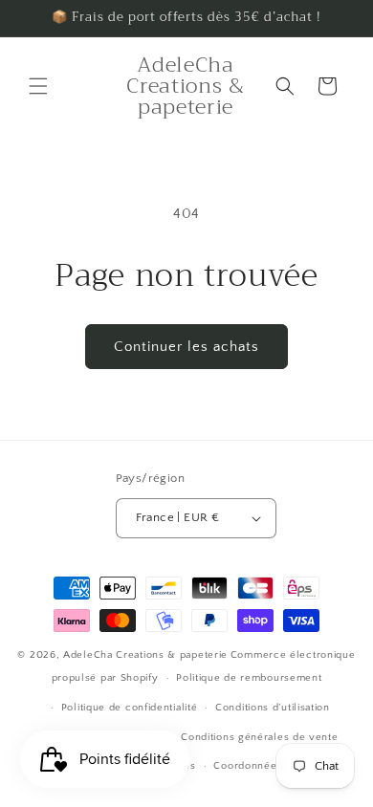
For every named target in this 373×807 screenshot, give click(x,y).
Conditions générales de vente (259, 737)
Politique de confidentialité (129, 707)
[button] (38, 86)
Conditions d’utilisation (272, 707)
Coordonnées (247, 766)
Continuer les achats (186, 346)
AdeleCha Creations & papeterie (145, 655)
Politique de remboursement (248, 678)
